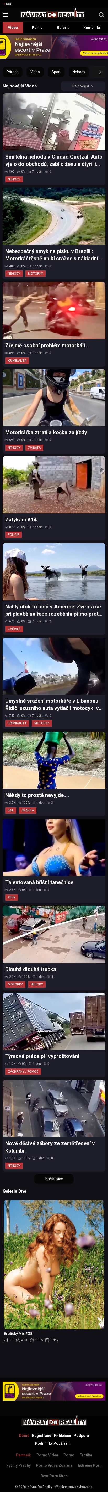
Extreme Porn (90, 1465)
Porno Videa (47, 1455)
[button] (95, 72)
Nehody (79, 72)
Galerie (63, 28)
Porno (37, 28)
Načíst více (54, 1179)
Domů (24, 1435)
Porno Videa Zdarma (54, 1465)
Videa (13, 28)
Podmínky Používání (53, 1443)
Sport (56, 72)
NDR (9, 4)
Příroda (13, 72)
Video (35, 72)
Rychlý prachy (18, 1465)
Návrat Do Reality (40, 1487)
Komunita (91, 28)
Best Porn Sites (54, 1476)
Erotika (86, 1455)
